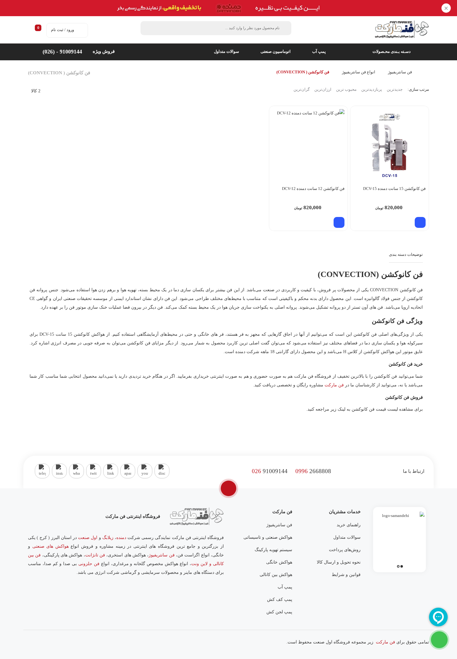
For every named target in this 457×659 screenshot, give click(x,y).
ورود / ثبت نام (62, 29)
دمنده (121, 537)
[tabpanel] (399, 538)
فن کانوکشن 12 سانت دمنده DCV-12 (313, 188)
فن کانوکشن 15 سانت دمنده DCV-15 (394, 188)
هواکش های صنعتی (50, 546)
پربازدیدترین (371, 89)
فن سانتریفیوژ (400, 72)
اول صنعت (87, 537)
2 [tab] (398, 566)
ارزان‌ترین (322, 89)
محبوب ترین (346, 89)
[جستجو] (148, 28)
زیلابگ (107, 537)
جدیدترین (395, 89)
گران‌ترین (301, 89)
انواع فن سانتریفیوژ (358, 72)
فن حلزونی (88, 563)
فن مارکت (334, 385)
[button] (420, 222)
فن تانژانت (95, 555)
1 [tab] (401, 566)
